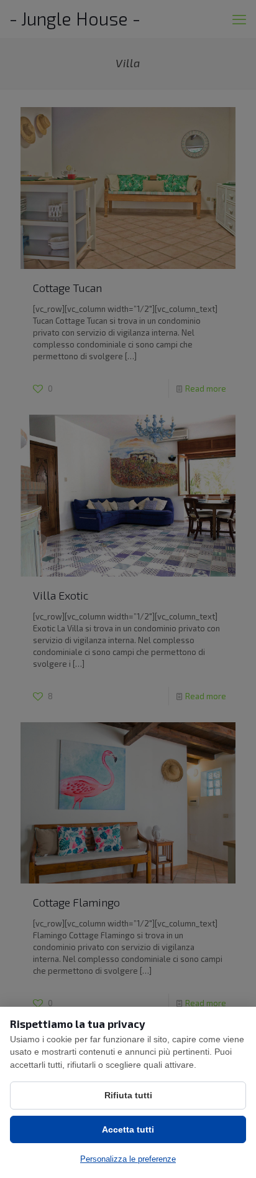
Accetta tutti (128, 1129)
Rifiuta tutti (128, 1095)
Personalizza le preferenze (128, 1159)
